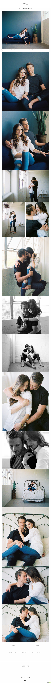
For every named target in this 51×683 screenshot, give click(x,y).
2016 (11, 652)
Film (28, 652)
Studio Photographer (34, 652)
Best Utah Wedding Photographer (19, 652)
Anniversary (13, 652)
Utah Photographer (39, 652)
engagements (25, 651)
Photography (30, 652)
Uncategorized (29, 651)
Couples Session (25, 652)
